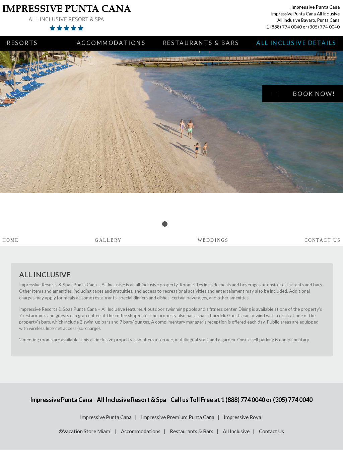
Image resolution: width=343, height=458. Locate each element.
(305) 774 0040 (324, 27)
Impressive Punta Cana (106, 417)
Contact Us (322, 240)
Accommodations (111, 42)
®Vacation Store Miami (85, 431)
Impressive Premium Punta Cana (177, 417)
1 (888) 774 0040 (284, 27)
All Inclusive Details (296, 42)
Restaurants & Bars (201, 42)
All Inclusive (236, 431)
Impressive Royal (243, 417)
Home (10, 240)
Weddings (213, 240)
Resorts (22, 42)
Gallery (108, 240)
